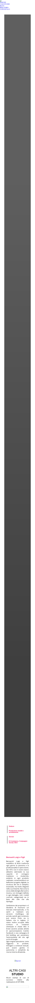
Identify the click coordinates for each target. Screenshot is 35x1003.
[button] (6, 960)
